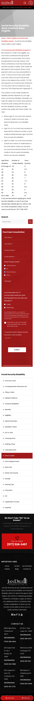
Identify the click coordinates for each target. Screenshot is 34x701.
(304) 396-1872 (25, 639)
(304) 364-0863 (10, 664)
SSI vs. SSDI (9, 433)
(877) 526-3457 (17, 7)
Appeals (8, 507)
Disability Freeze (11, 427)
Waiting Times (10, 444)
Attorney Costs (10, 381)
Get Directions (9, 637)
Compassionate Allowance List (16, 386)
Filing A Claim (9, 392)
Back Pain (8, 467)
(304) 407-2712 (9, 687)
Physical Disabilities (12, 404)
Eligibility (8, 415)
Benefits (8, 409)
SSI (6, 496)
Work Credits (9, 456)
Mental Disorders (11, 421)
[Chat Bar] (17, 698)
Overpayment (10, 438)
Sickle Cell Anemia (11, 473)
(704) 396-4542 (10, 642)
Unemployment (10, 450)
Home (3, 38)
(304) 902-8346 (26, 684)
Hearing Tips (9, 484)
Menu (31, 3)
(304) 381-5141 (25, 661)
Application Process (12, 502)
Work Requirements (12, 461)
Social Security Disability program (16, 50)
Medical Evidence (11, 398)
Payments (8, 490)
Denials (7, 479)
